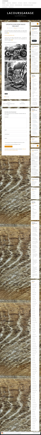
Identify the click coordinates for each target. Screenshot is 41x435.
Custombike (33, 52)
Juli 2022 (33, 296)
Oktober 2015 (34, 350)
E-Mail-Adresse (7, 134)
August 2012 (34, 409)
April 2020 (33, 315)
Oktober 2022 (34, 292)
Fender (33, 158)
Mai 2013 (33, 397)
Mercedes (36, 60)
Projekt (33, 166)
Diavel (32, 53)
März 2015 (33, 362)
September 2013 (34, 390)
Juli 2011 (33, 423)
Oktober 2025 (34, 285)
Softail (37, 170)
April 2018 (33, 327)
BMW (33, 51)
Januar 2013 (34, 402)
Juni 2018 (33, 325)
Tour (33, 68)
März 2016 (33, 341)
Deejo (37, 52)
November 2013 (34, 386)
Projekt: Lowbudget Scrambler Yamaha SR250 (8, 103)
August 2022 (34, 294)
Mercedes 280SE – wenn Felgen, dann (35, 256)
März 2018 (33, 329)
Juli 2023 (33, 289)
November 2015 (34, 348)
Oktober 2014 (34, 369)
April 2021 (33, 310)
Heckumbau (33, 161)
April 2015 (33, 360)
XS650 (35, 71)
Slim (35, 170)
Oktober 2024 (34, 287)
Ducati (37, 53)
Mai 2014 (33, 376)
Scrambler (33, 170)
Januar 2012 (34, 416)
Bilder (36, 153)
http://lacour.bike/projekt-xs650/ (9, 35)
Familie (33, 193)
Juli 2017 (33, 332)
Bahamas (34, 153)
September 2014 (34, 371)
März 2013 (33, 400)
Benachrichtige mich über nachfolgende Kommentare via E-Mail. (14, 142)
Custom (35, 51)
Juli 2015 (33, 355)
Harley (33, 56)
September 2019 (34, 322)
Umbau (35, 68)
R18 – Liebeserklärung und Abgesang (34, 87)
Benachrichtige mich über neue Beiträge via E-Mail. (12, 144)
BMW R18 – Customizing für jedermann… (35, 128)
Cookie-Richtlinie (19, 433)
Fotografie (33, 195)
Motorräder (7, 96)
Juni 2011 (33, 425)
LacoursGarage (5, 0)
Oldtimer (37, 61)
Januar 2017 (34, 334)
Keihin (35, 162)
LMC (34, 60)
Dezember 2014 (34, 367)
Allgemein (33, 191)
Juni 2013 (33, 395)
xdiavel (32, 174)
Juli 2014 (33, 374)
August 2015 (34, 353)
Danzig (35, 52)
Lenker (33, 60)
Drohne (34, 53)
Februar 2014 (34, 381)
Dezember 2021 (34, 303)
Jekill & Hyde (33, 162)
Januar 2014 (34, 383)
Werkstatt (36, 69)
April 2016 (33, 339)
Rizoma (37, 65)
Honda (36, 161)
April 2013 (33, 399)
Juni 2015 (33, 357)
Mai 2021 (33, 308)
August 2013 (34, 392)
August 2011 (34, 421)
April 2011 (33, 428)
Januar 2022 (34, 301)
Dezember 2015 (34, 346)
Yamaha (37, 174)
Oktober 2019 (34, 320)
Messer (33, 61)
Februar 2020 (34, 318)
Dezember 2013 (34, 385)
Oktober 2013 (34, 388)
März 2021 (33, 311)
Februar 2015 (34, 364)
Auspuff (36, 152)
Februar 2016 (34, 343)
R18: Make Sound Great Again (34, 275)
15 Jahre (32, 152)
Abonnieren (34, 40)
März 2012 (33, 414)
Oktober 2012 (34, 407)
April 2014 (33, 378)
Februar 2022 (34, 299)
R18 (35, 63)
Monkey (35, 61)
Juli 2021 (33, 306)
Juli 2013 (33, 393)
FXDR (35, 158)
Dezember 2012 (34, 404)
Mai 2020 (33, 313)
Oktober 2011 (34, 418)
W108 (34, 69)
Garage (37, 158)
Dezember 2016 (34, 336)
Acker (33, 152)
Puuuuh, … (33, 95)
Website (6, 138)
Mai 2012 (33, 411)
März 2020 (33, 317)
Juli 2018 (33, 324)
